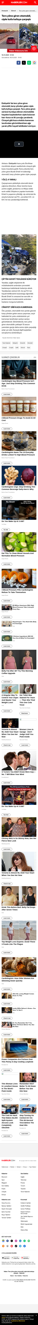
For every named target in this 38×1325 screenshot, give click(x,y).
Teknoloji (23, 1180)
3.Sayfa (4, 1191)
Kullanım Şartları (26, 1203)
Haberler (4, 1173)
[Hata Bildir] (20, 1280)
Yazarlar (23, 1189)
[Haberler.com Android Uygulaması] (15, 1258)
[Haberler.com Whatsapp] (24, 1241)
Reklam (12, 1167)
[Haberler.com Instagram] (16, 1241)
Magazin (4, 1183)
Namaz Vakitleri (6, 1206)
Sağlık (22, 1177)
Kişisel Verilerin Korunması (25, 1212)
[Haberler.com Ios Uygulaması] (6, 1258)
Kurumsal (24, 1199)
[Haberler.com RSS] (3, 1246)
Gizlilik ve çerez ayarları (9, 1280)
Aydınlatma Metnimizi (18, 1321)
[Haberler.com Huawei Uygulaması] (25, 1258)
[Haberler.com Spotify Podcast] (28, 1241)
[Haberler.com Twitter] (11, 1241)
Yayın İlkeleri (32, 1167)
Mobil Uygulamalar (26, 1224)
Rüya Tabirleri (6, 1215)
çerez (3, 1317)
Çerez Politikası (25, 1209)
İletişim (19, 1167)
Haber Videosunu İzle (18, 51)
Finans (23, 1183)
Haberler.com (6, 1199)
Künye (25, 1167)
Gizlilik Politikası (26, 1206)
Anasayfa (5, 10)
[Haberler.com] (8, 1160)
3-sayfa (11, 347)
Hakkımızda (5, 1167)
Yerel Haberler (6, 343)
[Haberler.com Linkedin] (20, 1241)
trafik (17, 347)
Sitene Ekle (24, 1230)
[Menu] (3, 2)
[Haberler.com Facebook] (7, 1241)
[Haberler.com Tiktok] (16, 1246)
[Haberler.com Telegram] (20, 1246)
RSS (22, 1227)
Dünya (4, 1194)
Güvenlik (22, 343)
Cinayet (4, 347)
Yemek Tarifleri (6, 1217)
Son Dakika (5, 1186)
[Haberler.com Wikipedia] (7, 1246)
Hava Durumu (6, 1203)
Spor (3, 1180)
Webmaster (24, 1221)
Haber (12, 1276)
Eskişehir (15, 343)
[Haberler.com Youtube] (11, 1246)
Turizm (23, 1186)
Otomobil (30, 343)
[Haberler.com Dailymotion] (24, 1246)
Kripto (3, 1189)
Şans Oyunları (6, 1212)
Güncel (13, 10)
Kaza (28, 347)
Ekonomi (4, 1177)
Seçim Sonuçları (7, 1209)
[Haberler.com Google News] (3, 1241)
